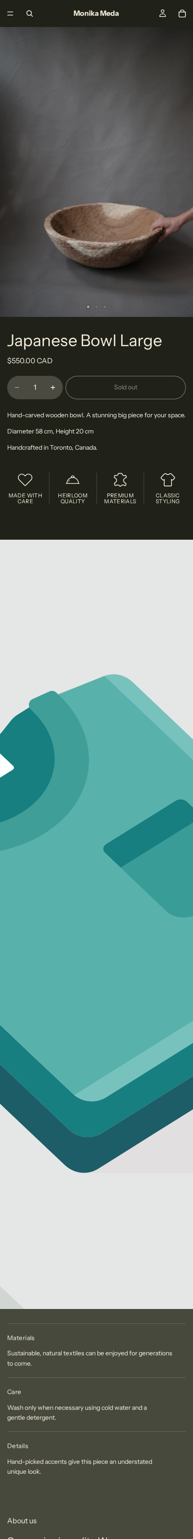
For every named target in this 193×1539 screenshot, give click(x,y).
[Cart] (182, 13)
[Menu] (10, 13)
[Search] (29, 13)
